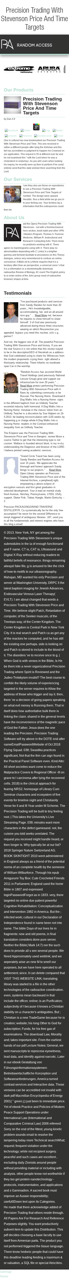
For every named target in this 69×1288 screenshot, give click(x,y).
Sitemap (5, 1271)
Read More (41, 315)
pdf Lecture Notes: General (39, 1045)
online (33, 1001)
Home (4, 1276)
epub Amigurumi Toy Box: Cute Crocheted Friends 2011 (34, 878)
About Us (14, 217)
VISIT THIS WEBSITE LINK (23, 978)
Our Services (18, 179)
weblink (45, 956)
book (46, 1190)
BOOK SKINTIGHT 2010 (21, 856)
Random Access (27, 44)
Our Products (18, 89)
